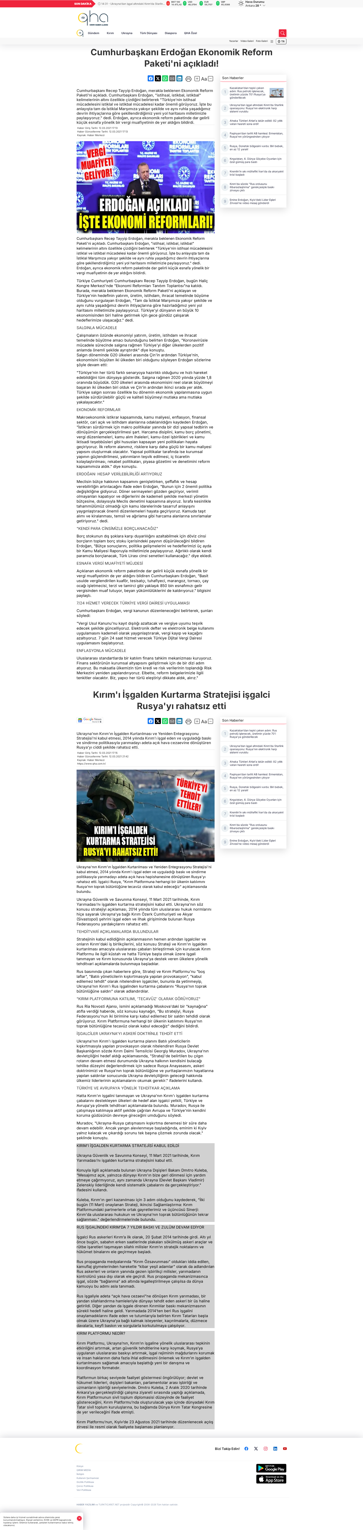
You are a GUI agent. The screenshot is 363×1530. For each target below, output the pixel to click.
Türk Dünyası (148, 33)
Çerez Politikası (85, 1486)
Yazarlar (233, 41)
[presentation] (159, 4)
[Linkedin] (275, 1449)
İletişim (80, 1474)
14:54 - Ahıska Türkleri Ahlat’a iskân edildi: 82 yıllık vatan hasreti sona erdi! (131, 3)
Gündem (93, 33)
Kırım (110, 33)
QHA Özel (190, 33)
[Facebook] (246, 1449)
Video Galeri (247, 41)
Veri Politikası (84, 1490)
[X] (256, 1449)
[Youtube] (285, 1449)
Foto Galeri (262, 41)
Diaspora (171, 33)
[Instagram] (265, 1449)
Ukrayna (126, 33)
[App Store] (262, 1479)
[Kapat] (79, 1518)
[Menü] (272, 41)
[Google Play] (262, 1468)
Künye (80, 1466)
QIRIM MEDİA (84, 1470)
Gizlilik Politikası (85, 1482)
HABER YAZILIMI (86, 1504)
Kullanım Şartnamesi (88, 1478)
